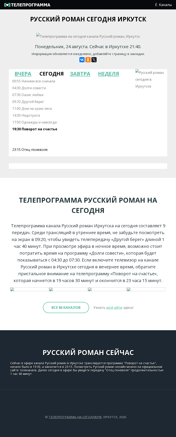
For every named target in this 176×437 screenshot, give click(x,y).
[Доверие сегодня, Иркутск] (29, 289)
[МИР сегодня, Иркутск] (107, 289)
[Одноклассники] (88, 59)
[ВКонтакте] (82, 59)
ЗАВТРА (80, 73)
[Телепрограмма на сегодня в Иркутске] (27, 6)
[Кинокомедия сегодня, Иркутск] (68, 289)
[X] (94, 59)
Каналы (165, 4)
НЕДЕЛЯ (108, 73)
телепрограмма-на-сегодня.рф (75, 417)
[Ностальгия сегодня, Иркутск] (146, 289)
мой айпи (114, 307)
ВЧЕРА (23, 73)
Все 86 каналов (66, 307)
